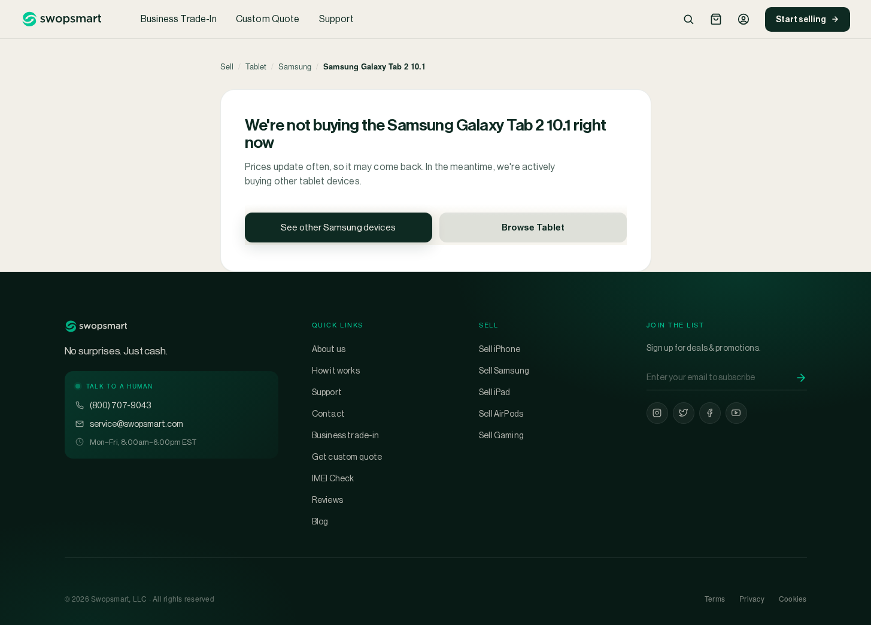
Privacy (751, 598)
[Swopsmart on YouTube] (736, 413)
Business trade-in (346, 435)
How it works (336, 370)
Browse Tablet (533, 227)
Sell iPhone (499, 349)
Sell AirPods (501, 413)
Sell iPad (494, 392)
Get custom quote (347, 457)
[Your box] (716, 19)
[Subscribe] (801, 378)
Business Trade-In (179, 19)
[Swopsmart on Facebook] (710, 413)
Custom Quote (268, 19)
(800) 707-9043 (120, 405)
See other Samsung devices (338, 227)
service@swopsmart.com (136, 424)
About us (328, 349)
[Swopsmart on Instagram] (657, 413)
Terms (715, 598)
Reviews (327, 500)
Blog (320, 521)
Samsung (294, 66)
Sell (226, 66)
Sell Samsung (504, 370)
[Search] (688, 19)
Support (336, 19)
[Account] (743, 19)
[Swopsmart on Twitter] (683, 413)
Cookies (793, 598)
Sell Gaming (501, 435)
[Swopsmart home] (62, 19)
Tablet (255, 66)
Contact (328, 413)
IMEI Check (333, 478)
